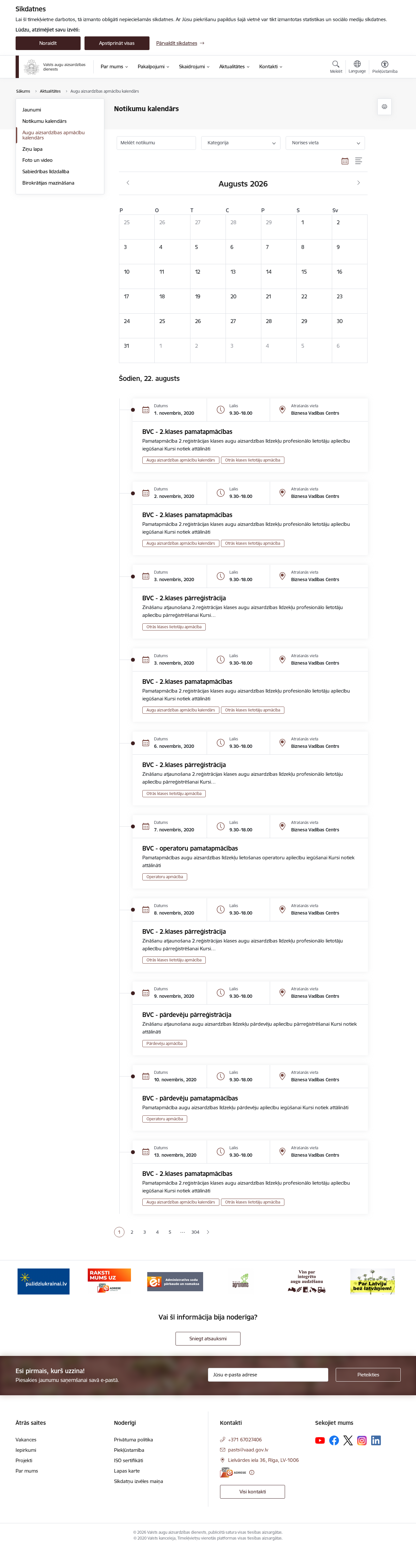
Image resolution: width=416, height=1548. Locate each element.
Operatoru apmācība (165, 876)
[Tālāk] (386, 1281)
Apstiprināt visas (117, 43)
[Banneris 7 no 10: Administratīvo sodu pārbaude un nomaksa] (175, 1281)
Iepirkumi (26, 1450)
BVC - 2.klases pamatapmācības (187, 432)
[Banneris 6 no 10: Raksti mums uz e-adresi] (109, 1281)
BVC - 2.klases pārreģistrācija (184, 598)
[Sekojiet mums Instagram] (362, 1440)
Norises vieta (305, 143)
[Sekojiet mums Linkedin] (376, 1440)
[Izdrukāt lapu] (384, 107)
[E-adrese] (233, 1472)
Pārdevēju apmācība (165, 1043)
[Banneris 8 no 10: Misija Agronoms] (241, 1281)
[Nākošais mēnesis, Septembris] (359, 183)
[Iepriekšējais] (30, 1281)
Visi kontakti (253, 1492)
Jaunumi (31, 110)
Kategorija (218, 143)
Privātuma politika (133, 1440)
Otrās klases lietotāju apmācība (252, 460)
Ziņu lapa (32, 149)
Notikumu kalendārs (44, 121)
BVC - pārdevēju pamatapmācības (190, 1098)
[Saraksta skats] (359, 161)
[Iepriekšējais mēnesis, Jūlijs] (128, 183)
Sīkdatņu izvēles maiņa (138, 1481)
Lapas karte (127, 1471)
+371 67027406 (245, 1440)
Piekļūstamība (129, 1450)
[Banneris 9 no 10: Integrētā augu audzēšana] (307, 1281)
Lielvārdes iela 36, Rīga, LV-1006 (263, 1460)
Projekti (24, 1460)
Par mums (27, 1471)
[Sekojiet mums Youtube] (320, 1440)
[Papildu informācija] (251, 1472)
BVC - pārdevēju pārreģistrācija (186, 1015)
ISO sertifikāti (128, 1460)
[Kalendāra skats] (345, 161)
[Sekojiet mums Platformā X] (348, 1440)
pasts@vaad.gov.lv (248, 1450)
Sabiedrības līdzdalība (45, 171)
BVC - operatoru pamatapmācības (190, 848)
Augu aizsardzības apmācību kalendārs (53, 135)
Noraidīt (48, 43)
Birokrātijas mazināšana (48, 183)
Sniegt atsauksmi (208, 1338)
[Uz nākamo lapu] (207, 1232)
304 (195, 1232)
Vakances (26, 1440)
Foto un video (37, 160)
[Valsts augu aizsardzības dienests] (54, 67)
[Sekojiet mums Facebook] (334, 1440)
